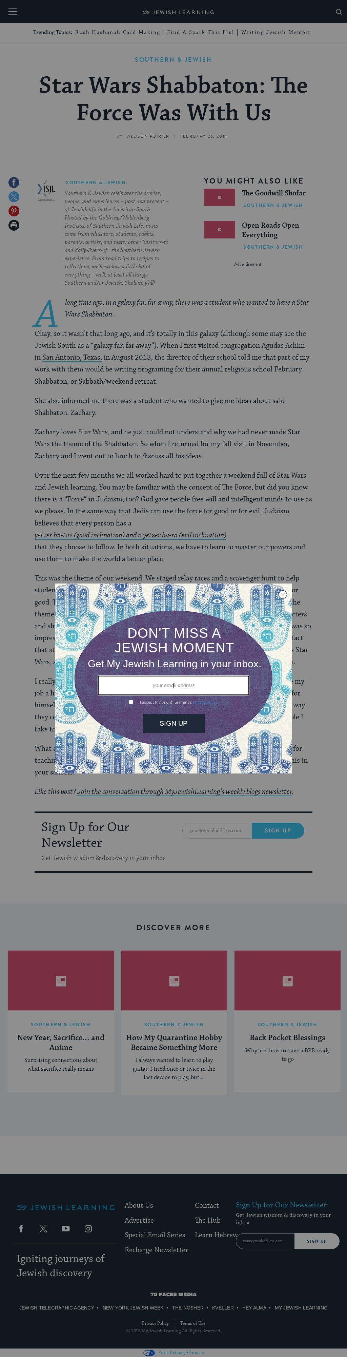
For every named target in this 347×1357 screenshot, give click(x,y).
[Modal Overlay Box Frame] (173, 678)
